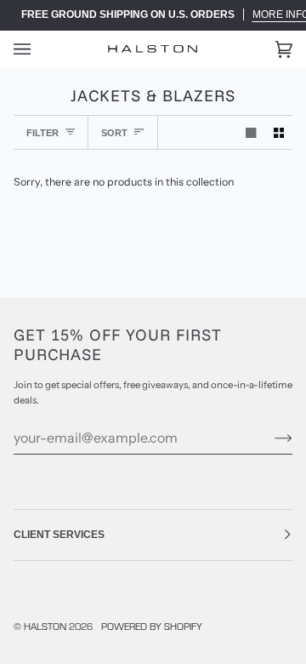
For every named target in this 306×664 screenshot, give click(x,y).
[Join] (269, 437)
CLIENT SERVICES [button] (59, 535)
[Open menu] (39, 49)
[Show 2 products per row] (278, 132)
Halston (45, 626)
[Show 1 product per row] (250, 132)
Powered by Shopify (151, 626)
